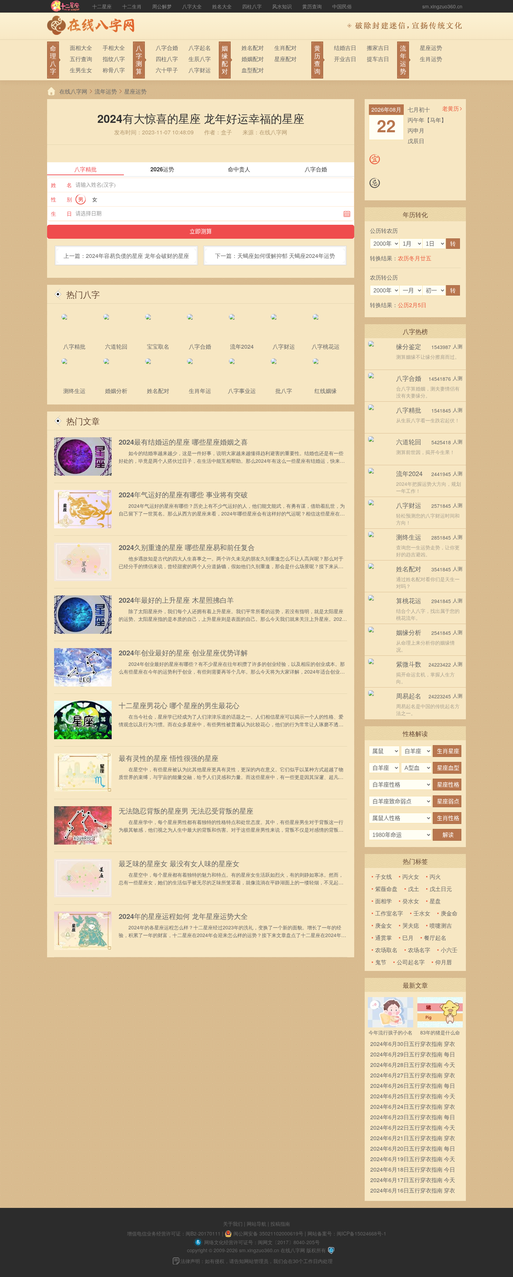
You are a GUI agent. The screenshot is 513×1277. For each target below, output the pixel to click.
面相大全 (81, 48)
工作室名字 (389, 913)
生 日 (61, 213)
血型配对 (252, 70)
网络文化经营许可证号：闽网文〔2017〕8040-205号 (262, 1242)
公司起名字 (411, 962)
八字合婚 (167, 48)
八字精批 (408, 409)
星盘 (435, 901)
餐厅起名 (435, 938)
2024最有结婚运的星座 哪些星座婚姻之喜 (183, 441)
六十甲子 (167, 70)
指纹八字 (114, 59)
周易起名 (408, 695)
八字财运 (199, 70)
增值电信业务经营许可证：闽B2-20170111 (174, 1233)
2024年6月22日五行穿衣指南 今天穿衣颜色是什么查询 (412, 1128)
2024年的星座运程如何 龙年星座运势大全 (183, 916)
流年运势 (106, 91)
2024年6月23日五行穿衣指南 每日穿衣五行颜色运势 (412, 1117)
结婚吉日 (345, 48)
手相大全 (114, 48)
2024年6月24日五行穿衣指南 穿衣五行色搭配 (412, 1107)
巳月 (408, 938)
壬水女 (422, 913)
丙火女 (410, 877)
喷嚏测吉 (441, 925)
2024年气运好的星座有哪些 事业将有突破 (183, 494)
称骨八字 (114, 70)
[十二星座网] (65, 6)
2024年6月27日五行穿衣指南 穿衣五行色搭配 (412, 1076)
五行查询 (81, 59)
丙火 (435, 877)
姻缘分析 (408, 632)
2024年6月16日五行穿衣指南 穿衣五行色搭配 (412, 1191)
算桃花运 (408, 600)
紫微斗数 (408, 663)
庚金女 (383, 925)
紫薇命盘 (386, 889)
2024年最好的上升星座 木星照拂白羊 (176, 599)
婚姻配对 (252, 59)
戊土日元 (441, 889)
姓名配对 (252, 48)
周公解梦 (162, 6)
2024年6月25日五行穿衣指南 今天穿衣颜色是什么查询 (412, 1096)
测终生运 (408, 536)
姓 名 (61, 184)
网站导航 (256, 1223)
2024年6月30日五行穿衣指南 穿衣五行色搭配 (412, 1044)
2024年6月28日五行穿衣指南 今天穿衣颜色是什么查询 (412, 1065)
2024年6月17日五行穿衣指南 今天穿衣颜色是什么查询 (412, 1180)
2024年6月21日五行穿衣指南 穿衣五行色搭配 (412, 1138)
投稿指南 (280, 1223)
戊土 (413, 889)
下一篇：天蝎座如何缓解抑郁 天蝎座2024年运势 (275, 256)
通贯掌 (383, 938)
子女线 (383, 877)
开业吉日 (345, 59)
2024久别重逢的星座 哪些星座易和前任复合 (187, 547)
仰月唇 (443, 962)
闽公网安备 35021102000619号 (268, 1233)
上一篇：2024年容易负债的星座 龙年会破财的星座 (126, 256)
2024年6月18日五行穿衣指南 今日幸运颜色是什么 (412, 1170)
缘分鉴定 (408, 346)
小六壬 (449, 950)
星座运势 (431, 48)
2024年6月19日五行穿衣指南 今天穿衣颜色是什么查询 (412, 1159)
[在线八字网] (92, 26)
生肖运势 (431, 59)
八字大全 (192, 6)
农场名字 (419, 950)
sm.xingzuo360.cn (442, 6)
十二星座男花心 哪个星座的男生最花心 (179, 705)
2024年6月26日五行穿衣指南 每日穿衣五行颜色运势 (412, 1086)
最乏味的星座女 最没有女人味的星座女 (179, 863)
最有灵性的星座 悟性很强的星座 (168, 758)
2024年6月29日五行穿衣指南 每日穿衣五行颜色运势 (412, 1055)
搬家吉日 (378, 48)
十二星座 (102, 6)
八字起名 (199, 48)
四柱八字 (252, 6)
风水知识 (282, 6)
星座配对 (285, 59)
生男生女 (81, 70)
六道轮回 (408, 441)
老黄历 (450, 108)
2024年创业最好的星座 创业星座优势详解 (183, 652)
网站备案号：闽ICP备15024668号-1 (346, 1233)
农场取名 (386, 950)
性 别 (61, 199)
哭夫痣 (410, 925)
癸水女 (410, 901)
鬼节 (380, 962)
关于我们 (233, 1223)
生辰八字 (199, 59)
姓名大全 (222, 6)
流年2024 (409, 473)
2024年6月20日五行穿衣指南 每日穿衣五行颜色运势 (412, 1149)
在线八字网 (73, 91)
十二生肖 (132, 6)
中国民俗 (342, 6)
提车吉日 (378, 59)
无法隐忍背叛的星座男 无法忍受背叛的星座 (186, 810)
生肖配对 (285, 48)
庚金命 (449, 913)
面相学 (383, 901)
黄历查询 (312, 6)
